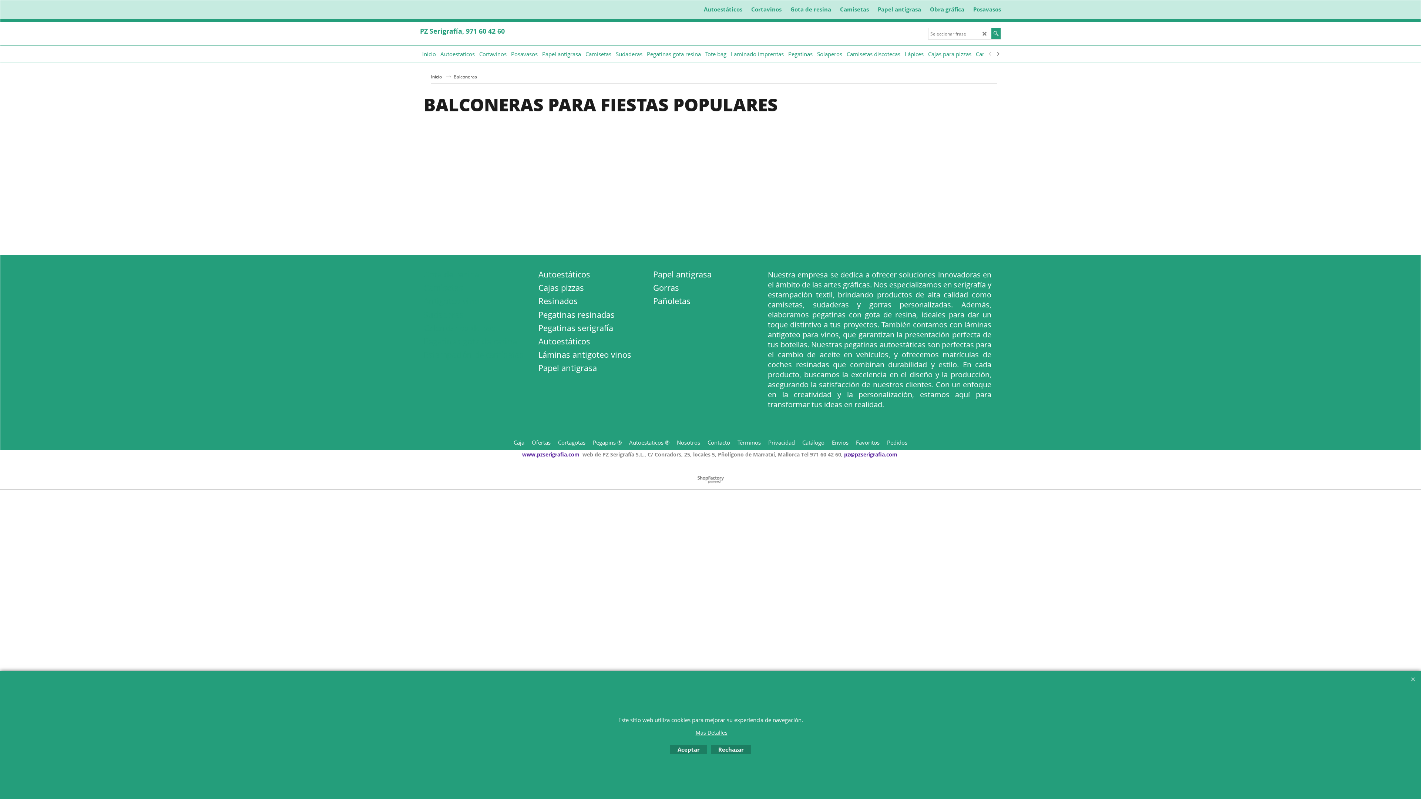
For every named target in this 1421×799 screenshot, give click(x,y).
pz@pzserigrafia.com (870, 454)
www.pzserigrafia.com (551, 454)
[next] (997, 54)
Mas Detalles (712, 732)
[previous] (990, 54)
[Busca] (996, 33)
